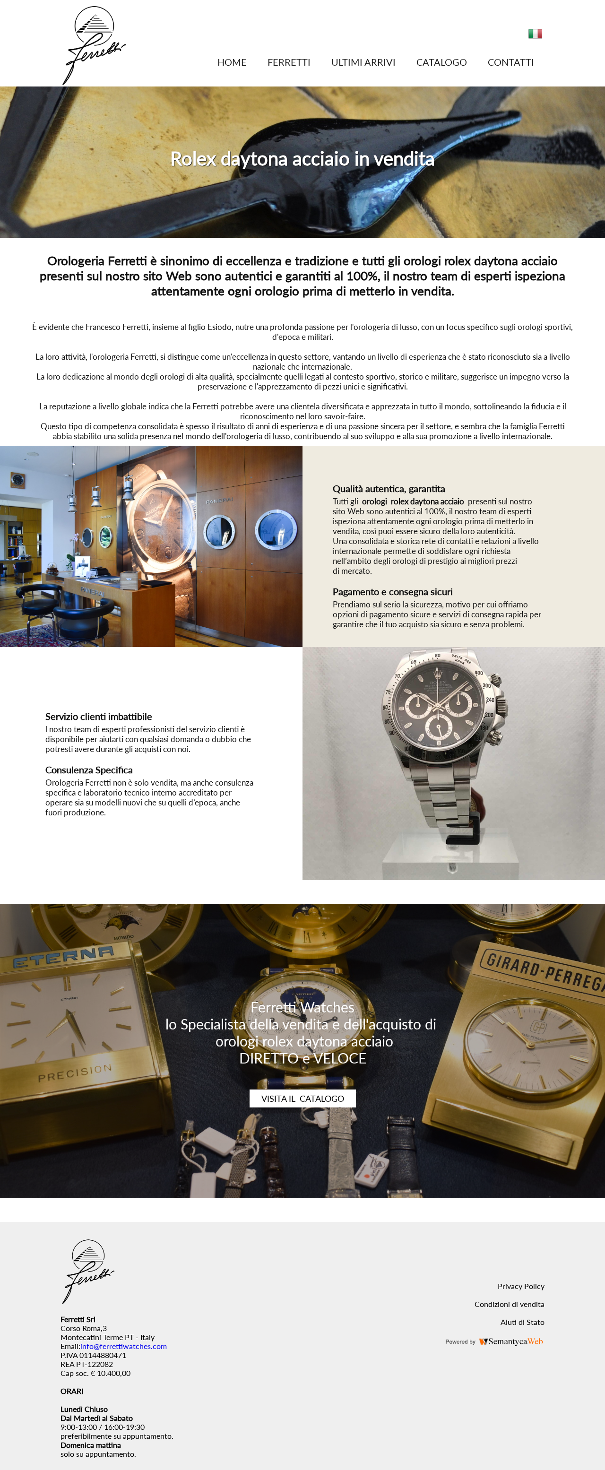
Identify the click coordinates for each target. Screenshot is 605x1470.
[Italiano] (535, 37)
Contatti (511, 62)
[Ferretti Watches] (93, 82)
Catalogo (441, 62)
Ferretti (289, 62)
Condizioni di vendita (509, 1303)
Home (232, 62)
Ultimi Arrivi (363, 62)
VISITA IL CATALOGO (302, 1098)
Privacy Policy (521, 1285)
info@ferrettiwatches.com (123, 1345)
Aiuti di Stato (522, 1321)
